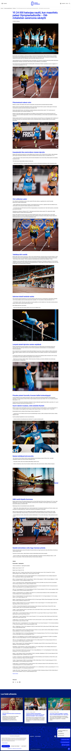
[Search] (69, 3)
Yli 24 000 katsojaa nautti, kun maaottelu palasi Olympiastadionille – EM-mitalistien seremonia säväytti (33, 8)
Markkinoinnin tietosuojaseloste (16, 748)
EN (66, 3)
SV (67, 3)
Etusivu (2, 8)
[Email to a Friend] (17, 682)
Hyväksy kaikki (6, 746)
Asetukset (23, 746)
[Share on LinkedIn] (19, 682)
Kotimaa (14, 8)
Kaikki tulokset (15, 673)
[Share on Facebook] (13, 682)
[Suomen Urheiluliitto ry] (35, 3)
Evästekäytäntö (10, 748)
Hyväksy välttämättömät (15, 746)
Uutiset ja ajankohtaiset (8, 8)
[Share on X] (15, 682)
